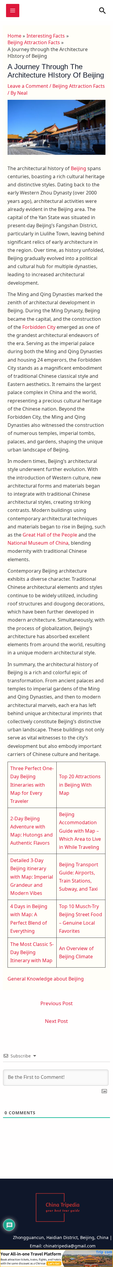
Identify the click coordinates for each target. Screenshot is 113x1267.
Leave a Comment (28, 86)
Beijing (78, 168)
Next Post (56, 1021)
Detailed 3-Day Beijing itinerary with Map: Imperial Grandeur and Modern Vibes (31, 876)
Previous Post (56, 1003)
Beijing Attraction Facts (78, 86)
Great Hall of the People (50, 534)
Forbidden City (38, 327)
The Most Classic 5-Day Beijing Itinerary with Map (32, 952)
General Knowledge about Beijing (46, 978)
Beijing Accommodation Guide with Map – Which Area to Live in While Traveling (80, 830)
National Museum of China (38, 543)
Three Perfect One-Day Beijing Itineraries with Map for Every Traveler (32, 784)
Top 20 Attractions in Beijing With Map (80, 784)
